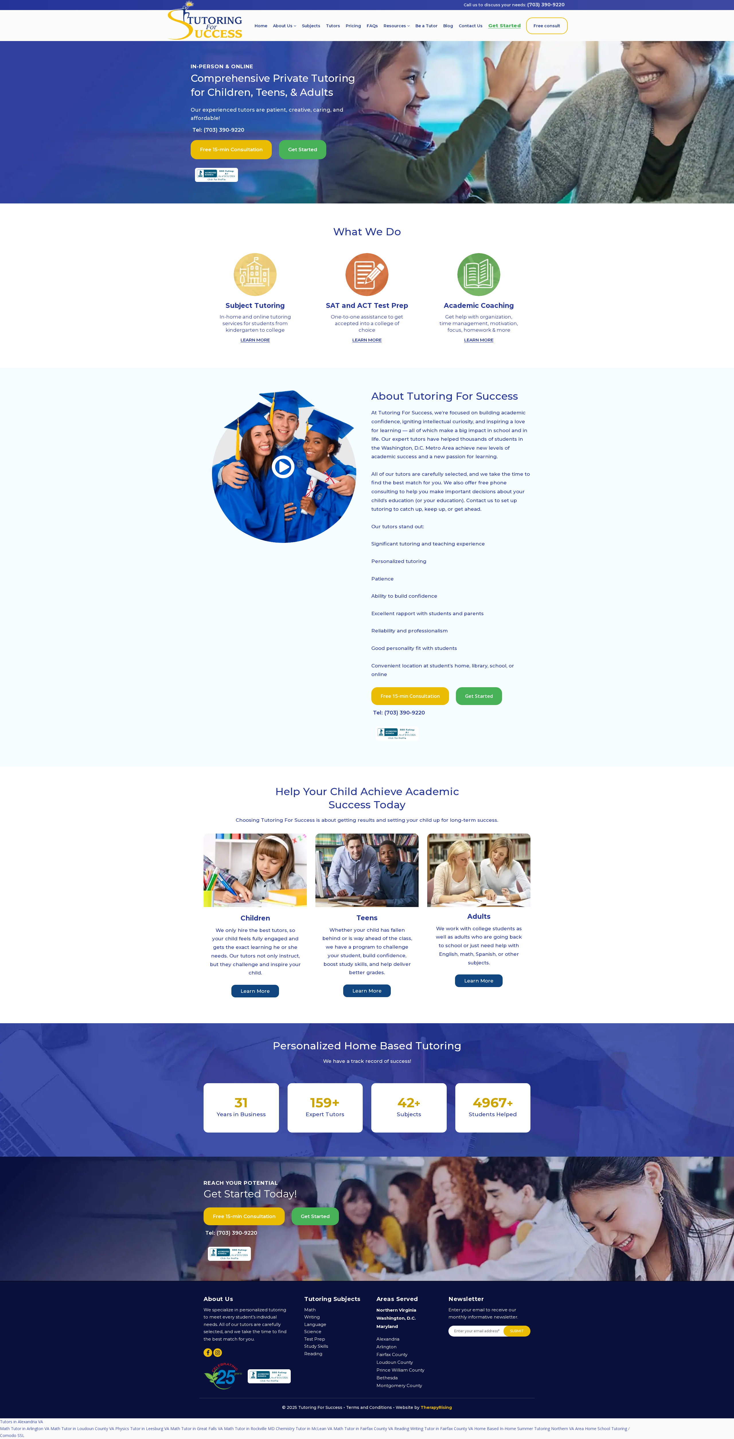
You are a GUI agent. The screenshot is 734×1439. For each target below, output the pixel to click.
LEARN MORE (255, 340)
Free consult (547, 25)
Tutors (333, 25)
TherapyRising (436, 1407)
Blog (448, 25)
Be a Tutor (426, 25)
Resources (395, 25)
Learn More (255, 991)
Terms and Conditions (369, 1407)
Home (261, 25)
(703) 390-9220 (546, 4)
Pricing (353, 25)
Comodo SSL (12, 1421)
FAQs (372, 25)
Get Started (504, 25)
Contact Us (471, 25)
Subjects (311, 25)
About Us (283, 25)
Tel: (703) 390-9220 (218, 130)
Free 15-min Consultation (231, 149)
